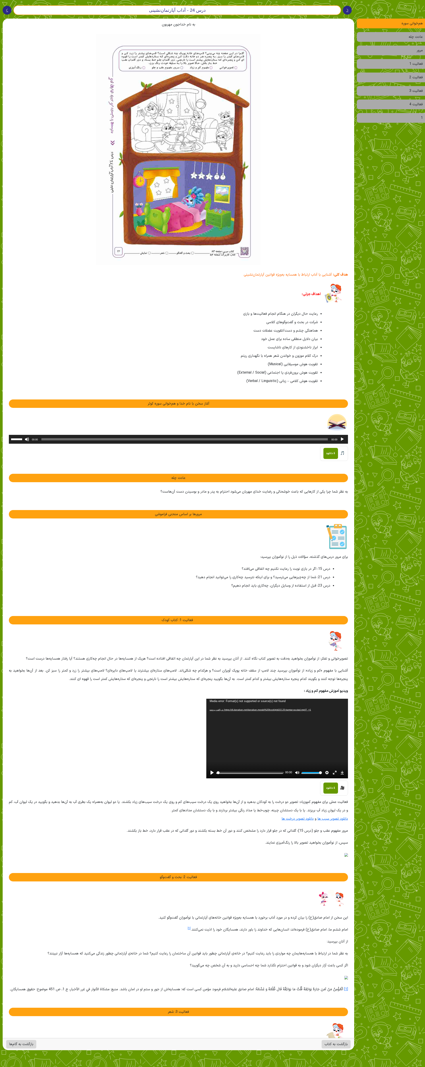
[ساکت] (27, 439)
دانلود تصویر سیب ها (332, 818)
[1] (346, 989)
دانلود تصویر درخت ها (298, 818)
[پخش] (342, 439)
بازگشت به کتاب (336, 1044)
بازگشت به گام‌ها (21, 1044)
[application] (178, 439)
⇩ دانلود (330, 453)
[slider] (17, 439)
